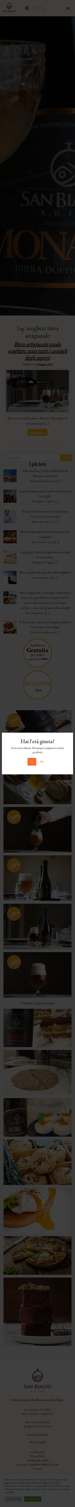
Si (32, 761)
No (42, 761)
